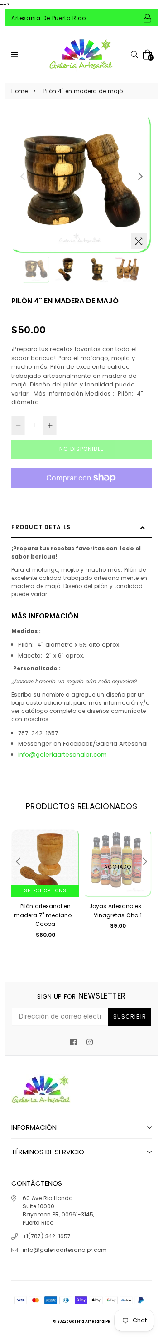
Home (19, 91)
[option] (81, 183)
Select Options (45, 890)
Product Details (41, 527)
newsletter (81, 995)
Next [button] (140, 176)
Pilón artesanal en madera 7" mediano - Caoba (45, 915)
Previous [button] (22, 176)
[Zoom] (139, 241)
